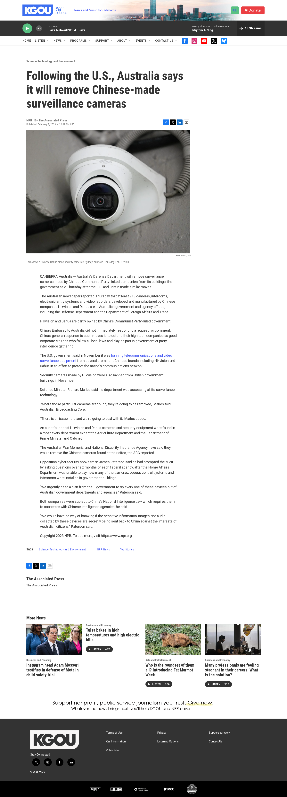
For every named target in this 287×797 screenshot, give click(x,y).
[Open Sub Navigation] (48, 40)
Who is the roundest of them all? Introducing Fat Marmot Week (169, 670)
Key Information (116, 741)
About (122, 40)
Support (102, 40)
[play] (27, 28)
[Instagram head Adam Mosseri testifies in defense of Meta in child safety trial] (54, 639)
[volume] (39, 28)
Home (26, 40)
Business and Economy (38, 660)
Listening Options (168, 741)
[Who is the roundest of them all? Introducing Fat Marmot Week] (173, 639)
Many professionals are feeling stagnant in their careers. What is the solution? (232, 670)
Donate (255, 10)
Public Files (112, 750)
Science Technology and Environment (50, 61)
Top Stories (127, 549)
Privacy (161, 732)
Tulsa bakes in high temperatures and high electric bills (112, 635)
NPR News (103, 549)
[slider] (45, 28)
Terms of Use (114, 732)
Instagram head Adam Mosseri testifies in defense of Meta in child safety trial (52, 670)
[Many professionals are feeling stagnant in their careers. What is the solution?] (233, 639)
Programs (78, 40)
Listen (40, 40)
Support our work (219, 732)
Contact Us (164, 40)
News (57, 40)
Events (141, 40)
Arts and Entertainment (158, 660)
